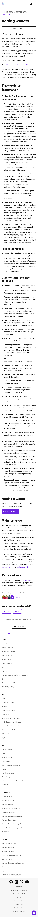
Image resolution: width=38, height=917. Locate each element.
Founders (5, 785)
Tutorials (4, 753)
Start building (6, 761)
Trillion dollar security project (11, 875)
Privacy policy (19, 901)
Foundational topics (8, 773)
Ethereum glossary (8, 687)
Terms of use (19, 904)
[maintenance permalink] (1, 520)
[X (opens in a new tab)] (22, 882)
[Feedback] (34, 912)
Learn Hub (5, 644)
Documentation (7, 757)
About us (19, 887)
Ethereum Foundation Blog (11, 824)
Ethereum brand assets (19, 890)
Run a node (5, 671)
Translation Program (8, 812)
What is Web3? (7, 659)
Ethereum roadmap (8, 847)
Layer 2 (4, 738)
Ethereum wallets (7, 655)
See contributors (21, 597)
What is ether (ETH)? (9, 651)
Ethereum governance (9, 867)
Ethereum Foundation (9, 820)
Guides (4, 698)
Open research (7, 859)
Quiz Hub (5, 679)
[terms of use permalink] (1, 575)
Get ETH (4, 706)
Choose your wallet (8, 702)
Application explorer (8, 710)
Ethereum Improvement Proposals (13, 863)
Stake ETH (5, 734)
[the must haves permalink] (1, 98)
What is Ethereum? (8, 648)
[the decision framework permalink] (1, 87)
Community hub (7, 796)
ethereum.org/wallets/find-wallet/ (17, 64)
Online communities (8, 800)
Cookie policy (19, 908)
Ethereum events (7, 804)
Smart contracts (7, 663)
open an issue (8, 567)
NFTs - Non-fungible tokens (11, 718)
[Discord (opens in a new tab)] (27, 882)
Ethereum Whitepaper (9, 843)
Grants (4, 769)
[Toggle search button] (31, 4)
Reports (4, 871)
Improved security (8, 851)
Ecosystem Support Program (12, 828)
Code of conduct (19, 894)
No (19, 611)
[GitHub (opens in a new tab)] (11, 882)
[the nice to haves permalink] (1, 279)
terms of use (25, 580)
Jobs (19, 897)
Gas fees (5, 667)
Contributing (21, 12)
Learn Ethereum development (11, 765)
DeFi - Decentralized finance (11, 722)
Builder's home (7, 749)
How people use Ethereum (10, 683)
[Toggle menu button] (35, 4)
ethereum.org (7, 12)
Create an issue (11, 512)
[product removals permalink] (1, 248)
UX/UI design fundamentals (11, 777)
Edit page (20, 34)
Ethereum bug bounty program (12, 816)
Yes (8, 611)
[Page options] (13, 34)
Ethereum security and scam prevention (15, 675)
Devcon (5, 831)
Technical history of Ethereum (11, 855)
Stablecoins (5, 714)
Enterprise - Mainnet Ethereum (12, 781)
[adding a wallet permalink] (1, 499)
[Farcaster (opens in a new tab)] (16, 882)
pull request (22, 567)
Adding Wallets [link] (8, 14)
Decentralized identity (9, 730)
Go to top (20, 626)
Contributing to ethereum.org (11, 808)
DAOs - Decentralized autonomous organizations (18, 726)
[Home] (3, 4)
